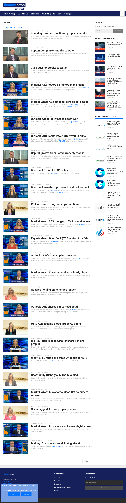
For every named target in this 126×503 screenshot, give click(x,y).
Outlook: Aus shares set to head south (55, 306)
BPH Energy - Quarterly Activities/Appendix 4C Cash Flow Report (114, 229)
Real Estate (34, 201)
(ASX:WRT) (70, 107)
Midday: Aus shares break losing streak (55, 443)
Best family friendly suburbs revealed (54, 375)
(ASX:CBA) (86, 88)
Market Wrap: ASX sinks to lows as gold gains (59, 101)
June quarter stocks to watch (49, 67)
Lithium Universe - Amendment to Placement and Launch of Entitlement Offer (115, 171)
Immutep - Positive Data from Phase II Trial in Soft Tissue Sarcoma (115, 158)
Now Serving (9, 14)
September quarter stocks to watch (53, 50)
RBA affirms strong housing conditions (55, 204)
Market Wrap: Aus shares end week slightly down (61, 426)
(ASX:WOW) (56, 446)
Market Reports (48, 14)
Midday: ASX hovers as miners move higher (58, 84)
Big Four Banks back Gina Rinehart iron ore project (57, 342)
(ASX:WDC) (74, 105)
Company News (35, 167)
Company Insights (65, 14)
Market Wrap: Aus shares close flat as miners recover (59, 393)
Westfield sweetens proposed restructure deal (60, 187)
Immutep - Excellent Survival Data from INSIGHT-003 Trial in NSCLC (113, 135)
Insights (56, 490)
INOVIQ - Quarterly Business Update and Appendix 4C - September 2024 (115, 218)
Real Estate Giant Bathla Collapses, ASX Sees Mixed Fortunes (114, 68)
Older (87, 461)
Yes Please (26, 494)
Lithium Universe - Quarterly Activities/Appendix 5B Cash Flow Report (114, 183)
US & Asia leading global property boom (56, 323)
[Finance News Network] (14, 6)
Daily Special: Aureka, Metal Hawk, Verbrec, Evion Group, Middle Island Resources (113, 92)
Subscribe (118, 31)
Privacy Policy (7, 483)
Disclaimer (6, 481)
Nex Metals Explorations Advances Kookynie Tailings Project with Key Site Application (114, 81)
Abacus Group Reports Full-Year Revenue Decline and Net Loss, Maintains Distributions (114, 104)
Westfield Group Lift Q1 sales (49, 170)
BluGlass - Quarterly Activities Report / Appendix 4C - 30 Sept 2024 (113, 194)
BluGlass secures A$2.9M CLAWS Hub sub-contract (114, 146)
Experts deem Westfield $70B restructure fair (59, 238)
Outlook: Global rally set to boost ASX (54, 118)
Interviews (35, 14)
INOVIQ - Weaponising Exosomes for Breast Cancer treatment (114, 123)
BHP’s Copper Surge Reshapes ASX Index (113, 55)
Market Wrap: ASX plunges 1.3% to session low (60, 221)
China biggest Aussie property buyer (53, 409)
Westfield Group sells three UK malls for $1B (59, 357)
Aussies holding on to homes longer (53, 289)
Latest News (23, 14)
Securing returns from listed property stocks (59, 33)
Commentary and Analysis (62, 487)
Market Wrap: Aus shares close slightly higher (60, 272)
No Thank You (14, 494)
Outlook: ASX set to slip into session (53, 255)
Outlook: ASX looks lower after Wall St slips (58, 136)
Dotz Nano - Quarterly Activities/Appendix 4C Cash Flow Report (114, 205)
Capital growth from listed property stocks (57, 153)
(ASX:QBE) (82, 224)
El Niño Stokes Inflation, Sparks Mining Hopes (114, 43)
